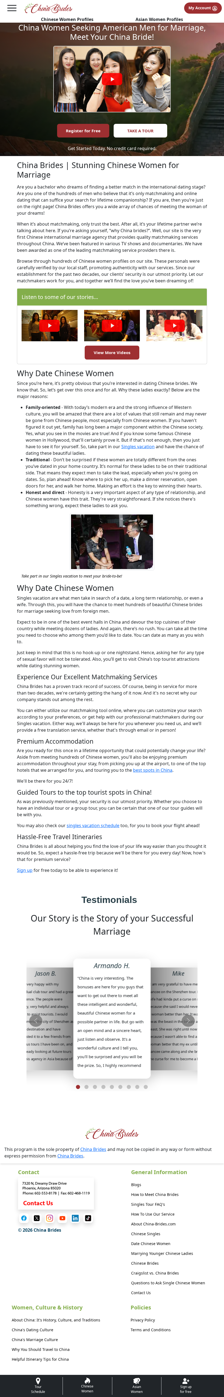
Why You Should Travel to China (41, 1349)
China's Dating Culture (32, 1329)
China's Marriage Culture (35, 1339)
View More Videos (112, 352)
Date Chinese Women (150, 1243)
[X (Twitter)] (37, 1218)
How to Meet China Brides (155, 1194)
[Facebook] (24, 1218)
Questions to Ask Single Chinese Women (168, 1282)
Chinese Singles (145, 1233)
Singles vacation (138, 447)
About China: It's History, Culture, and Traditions (56, 1320)
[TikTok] (88, 1218)
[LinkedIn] (75, 1218)
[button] (78, 1087)
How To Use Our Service (153, 1214)
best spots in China (152, 770)
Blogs (136, 1184)
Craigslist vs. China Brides (155, 1273)
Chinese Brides (145, 1263)
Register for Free (83, 130)
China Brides (93, 1149)
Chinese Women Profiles (67, 19)
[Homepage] (48, 8)
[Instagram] (49, 1218)
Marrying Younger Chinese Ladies (162, 1253)
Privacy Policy (143, 1320)
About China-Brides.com (153, 1224)
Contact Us (141, 1292)
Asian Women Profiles (159, 19)
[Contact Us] (56, 1193)
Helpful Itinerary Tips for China (40, 1359)
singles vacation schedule (93, 825)
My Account (200, 7)
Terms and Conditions (151, 1329)
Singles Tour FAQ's (148, 1204)
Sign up (25, 870)
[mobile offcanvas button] (12, 8)
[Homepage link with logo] (112, 1133)
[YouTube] (62, 1218)
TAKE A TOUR (140, 130)
